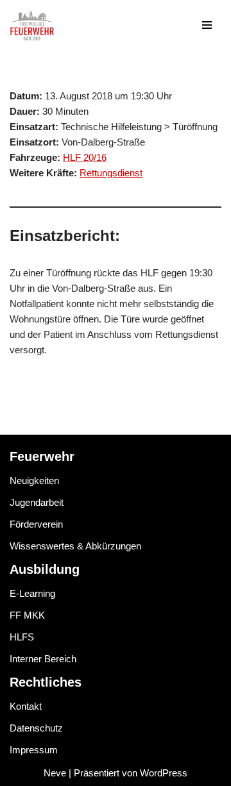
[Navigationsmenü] (207, 25)
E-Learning (32, 593)
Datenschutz (36, 728)
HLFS (22, 636)
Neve (55, 772)
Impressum (34, 749)
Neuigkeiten (34, 480)
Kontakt (26, 706)
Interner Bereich (43, 658)
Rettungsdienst (111, 172)
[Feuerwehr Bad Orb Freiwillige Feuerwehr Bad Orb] (32, 25)
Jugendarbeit (37, 502)
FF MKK (27, 615)
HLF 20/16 (85, 157)
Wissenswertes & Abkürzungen (75, 545)
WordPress (163, 772)
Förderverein (36, 524)
